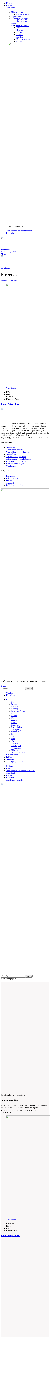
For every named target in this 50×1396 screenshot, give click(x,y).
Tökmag (14, 743)
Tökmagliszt (16, 745)
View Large (11, 388)
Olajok (14, 720)
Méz (13, 718)
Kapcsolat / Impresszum (16, 461)
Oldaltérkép (11, 466)
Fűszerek (20, 32)
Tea (12, 741)
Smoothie (15, 732)
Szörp (13, 739)
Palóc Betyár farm (10, 404)
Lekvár (14, 713)
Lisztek (14, 716)
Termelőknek (11, 454)
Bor (17, 28)
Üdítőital (14, 750)
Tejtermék (10, 483)
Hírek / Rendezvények (15, 463)
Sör (12, 734)
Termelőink (13, 281)
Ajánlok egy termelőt (9, 252)
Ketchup (19, 37)
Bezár (3, 686)
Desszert (19, 30)
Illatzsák (19, 34)
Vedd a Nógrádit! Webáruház (18, 452)
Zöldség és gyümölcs (14, 485)
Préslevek (15, 725)
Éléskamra (10, 476)
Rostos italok (16, 727)
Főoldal (4, 281)
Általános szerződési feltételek (18, 459)
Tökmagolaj (16, 748)
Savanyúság (16, 729)
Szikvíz (14, 736)
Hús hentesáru (12, 478)
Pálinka (14, 722)
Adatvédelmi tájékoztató (16, 457)
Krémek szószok (23, 39)
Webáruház (5, 249)
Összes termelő (22, 14)
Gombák (19, 41)
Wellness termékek (18, 752)
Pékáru (9, 480)
